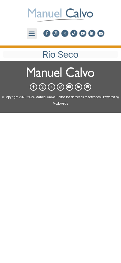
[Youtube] (83, 33)
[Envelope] (101, 33)
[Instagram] (56, 33)
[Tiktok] (74, 33)
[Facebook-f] (47, 33)
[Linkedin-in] (92, 33)
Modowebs (60, 103)
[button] (32, 33)
